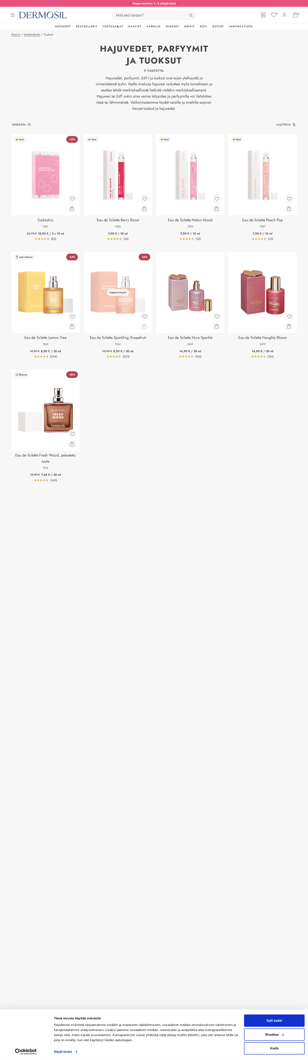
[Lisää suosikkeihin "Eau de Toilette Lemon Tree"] (72, 316)
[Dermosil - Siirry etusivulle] (43, 15)
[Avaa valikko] (13, 15)
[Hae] (191, 15)
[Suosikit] (274, 15)
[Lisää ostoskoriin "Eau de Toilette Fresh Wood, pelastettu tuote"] (72, 444)
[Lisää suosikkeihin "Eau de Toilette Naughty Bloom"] (289, 316)
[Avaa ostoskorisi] (295, 15)
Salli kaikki (274, 1020)
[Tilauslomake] (263, 15)
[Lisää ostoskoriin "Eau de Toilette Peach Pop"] (289, 208)
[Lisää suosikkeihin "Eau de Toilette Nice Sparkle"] (217, 316)
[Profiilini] (284, 15)
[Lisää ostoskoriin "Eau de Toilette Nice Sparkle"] (216, 326)
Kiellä (274, 1048)
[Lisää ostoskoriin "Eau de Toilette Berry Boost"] (144, 208)
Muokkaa (272, 1034)
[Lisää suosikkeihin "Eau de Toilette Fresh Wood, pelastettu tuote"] (72, 434)
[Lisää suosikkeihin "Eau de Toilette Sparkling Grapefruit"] (144, 316)
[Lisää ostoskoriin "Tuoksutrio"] (72, 208)
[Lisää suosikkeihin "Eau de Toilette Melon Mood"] (217, 198)
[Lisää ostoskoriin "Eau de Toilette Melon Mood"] (216, 208)
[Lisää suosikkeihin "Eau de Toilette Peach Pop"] (289, 198)
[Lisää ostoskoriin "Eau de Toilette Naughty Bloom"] (289, 326)
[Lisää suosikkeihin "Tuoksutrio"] (72, 198)
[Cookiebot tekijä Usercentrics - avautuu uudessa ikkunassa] (25, 1052)
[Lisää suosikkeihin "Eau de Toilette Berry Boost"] (144, 198)
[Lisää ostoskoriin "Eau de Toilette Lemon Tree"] (72, 326)
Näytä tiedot (63, 1051)
